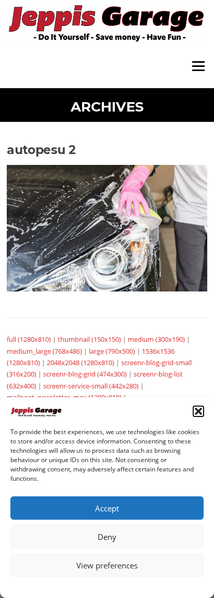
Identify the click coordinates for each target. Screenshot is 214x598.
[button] (198, 411)
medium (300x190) (156, 339)
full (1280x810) (29, 339)
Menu (198, 66)
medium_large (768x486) (44, 351)
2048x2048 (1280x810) (80, 362)
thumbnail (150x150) (89, 339)
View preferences (107, 565)
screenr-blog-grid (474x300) (85, 374)
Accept (107, 508)
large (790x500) (112, 351)
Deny (107, 537)
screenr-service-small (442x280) (91, 386)
